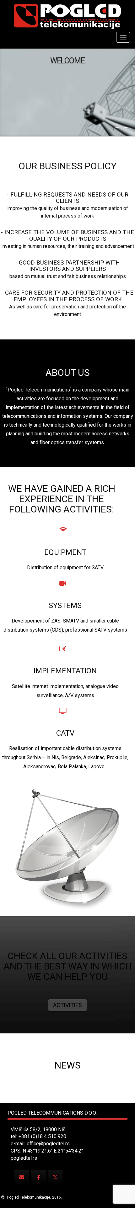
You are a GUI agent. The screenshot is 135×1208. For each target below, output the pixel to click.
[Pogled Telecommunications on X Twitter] (55, 1177)
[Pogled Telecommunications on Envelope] (21, 1177)
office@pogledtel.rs (48, 1144)
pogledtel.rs (24, 1158)
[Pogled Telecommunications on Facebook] (38, 1177)
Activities (67, 1005)
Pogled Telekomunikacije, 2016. (34, 1197)
